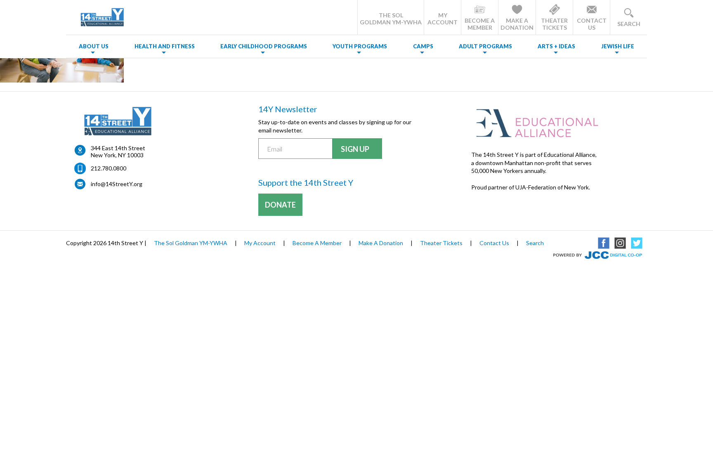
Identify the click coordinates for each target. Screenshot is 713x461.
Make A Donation (381, 242)
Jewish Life (617, 46)
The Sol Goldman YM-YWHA (190, 242)
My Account (260, 242)
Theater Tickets (441, 242)
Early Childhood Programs (263, 46)
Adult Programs (485, 46)
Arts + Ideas (556, 46)
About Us (94, 46)
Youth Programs (360, 46)
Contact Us (494, 242)
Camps (423, 46)
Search (535, 242)
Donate (280, 204)
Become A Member (317, 242)
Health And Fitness (165, 46)
